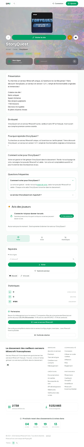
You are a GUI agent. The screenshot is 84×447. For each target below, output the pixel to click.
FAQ (66, 363)
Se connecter (68, 216)
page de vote (42, 184)
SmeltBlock (69, 383)
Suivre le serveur (43, 271)
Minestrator (69, 375)
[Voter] (69, 37)
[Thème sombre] (17, 443)
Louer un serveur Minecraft (43, 322)
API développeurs (54, 387)
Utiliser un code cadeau (70, 355)
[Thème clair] (13, 443)
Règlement (69, 366)
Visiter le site (40, 37)
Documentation (53, 375)
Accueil (8, 49)
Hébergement (53, 366)
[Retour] (8, 37)
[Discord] (75, 37)
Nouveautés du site (53, 382)
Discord (14, 276)
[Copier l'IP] (74, 61)
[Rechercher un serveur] (14, 3)
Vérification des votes (53, 394)
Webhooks (52, 390)
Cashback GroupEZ (68, 379)
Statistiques (66, 239)
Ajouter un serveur (54, 351)
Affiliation (68, 360)
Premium (51, 354)
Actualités (51, 378)
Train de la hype (53, 357)
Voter (42, 239)
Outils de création (43, 335)
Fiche (18, 239)
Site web (26, 276)
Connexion (68, 351)
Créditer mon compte (52, 361)
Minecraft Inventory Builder (71, 388)
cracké (15, 49)
